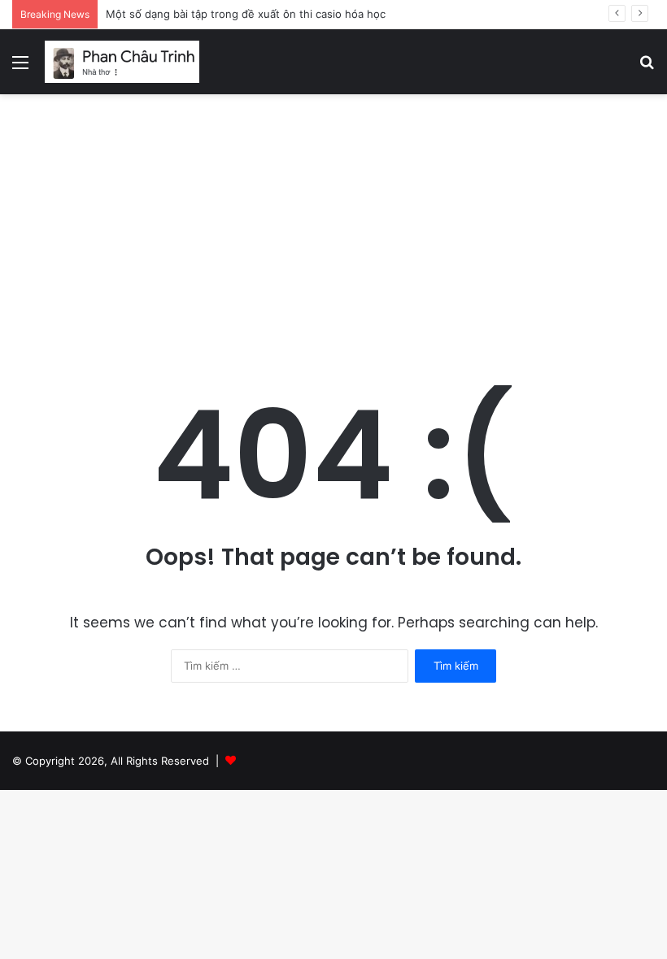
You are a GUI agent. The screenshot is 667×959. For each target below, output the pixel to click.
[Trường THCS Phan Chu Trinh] (122, 62)
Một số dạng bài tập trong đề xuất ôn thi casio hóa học (246, 13)
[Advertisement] (333, 232)
